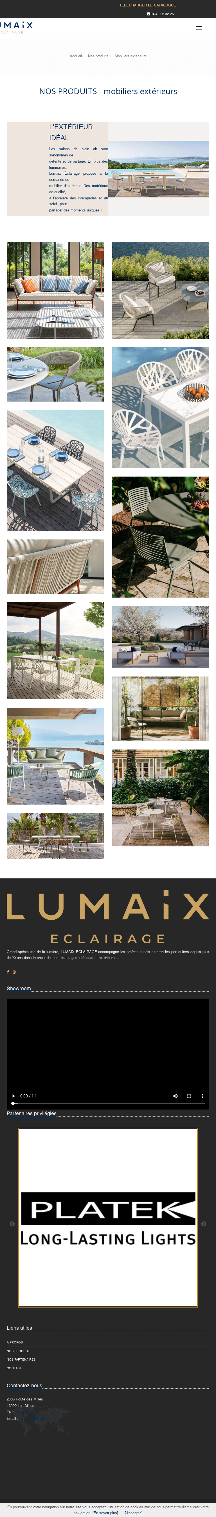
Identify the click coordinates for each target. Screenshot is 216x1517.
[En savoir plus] (105, 1512)
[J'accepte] (134, 1512)
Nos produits (18, 1351)
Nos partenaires (21, 1359)
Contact (14, 1368)
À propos (15, 1342)
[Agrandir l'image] (92, 327)
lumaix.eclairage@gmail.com (42, 1418)
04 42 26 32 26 (162, 13)
